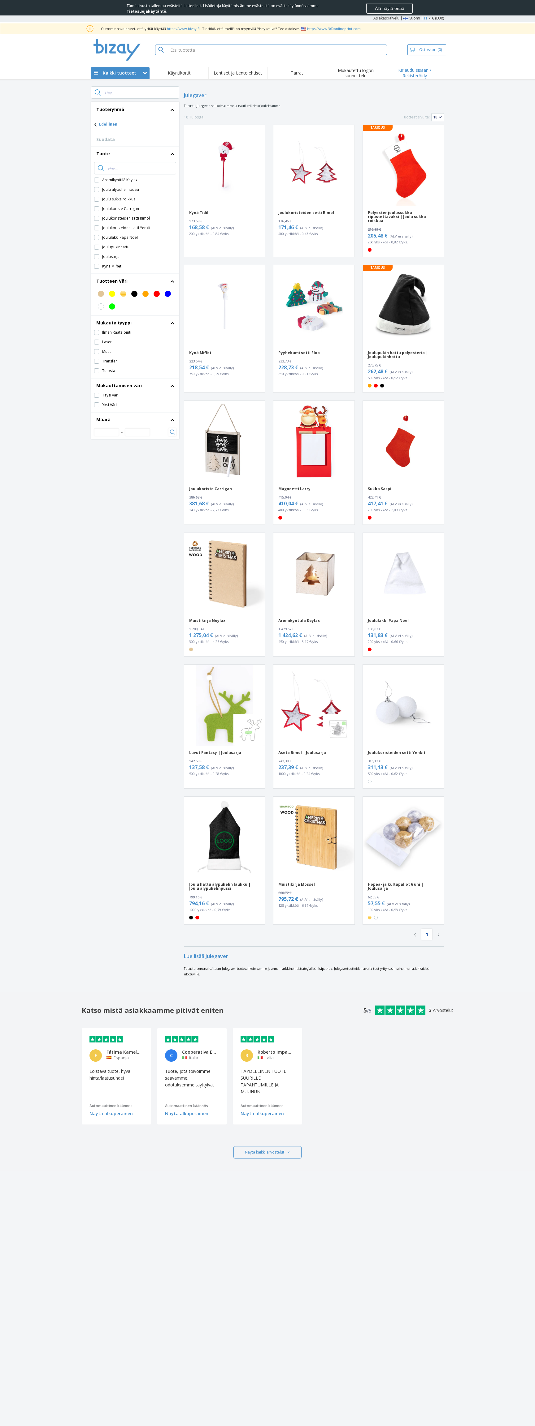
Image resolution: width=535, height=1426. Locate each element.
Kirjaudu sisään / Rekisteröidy (414, 73)
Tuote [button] (103, 153)
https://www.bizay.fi (183, 28)
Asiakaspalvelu (386, 18)
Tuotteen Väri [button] (112, 281)
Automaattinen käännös (111, 1105)
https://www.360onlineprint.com (334, 28)
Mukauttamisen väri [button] (119, 385)
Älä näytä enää (389, 8)
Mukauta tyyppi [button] (114, 323)
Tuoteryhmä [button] (110, 109)
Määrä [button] (103, 419)
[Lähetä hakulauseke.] (98, 92)
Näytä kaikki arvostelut (264, 1152)
